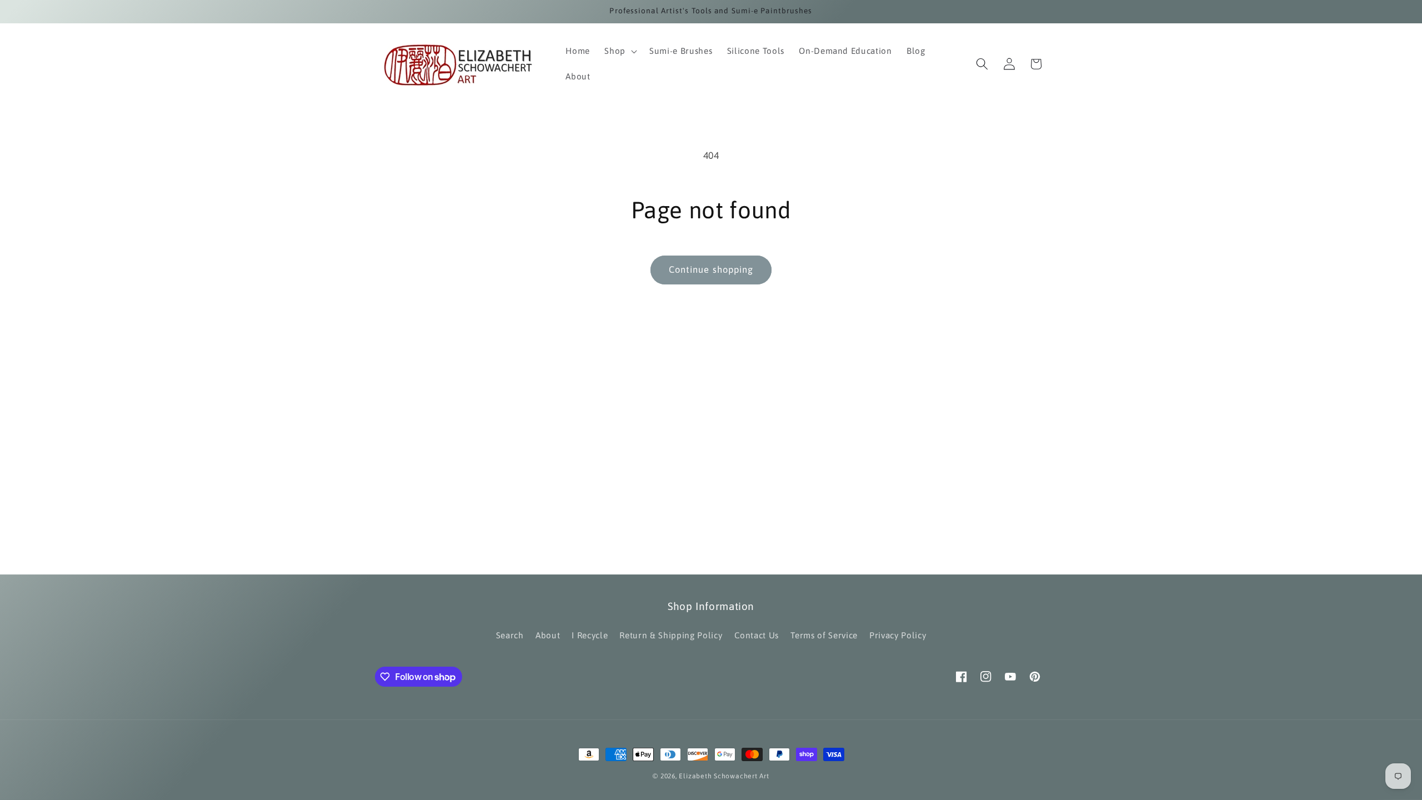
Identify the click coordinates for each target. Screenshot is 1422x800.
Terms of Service (824, 635)
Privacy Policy (897, 635)
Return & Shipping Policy (670, 635)
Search (510, 635)
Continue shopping (711, 269)
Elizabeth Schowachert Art (724, 776)
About (547, 635)
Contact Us (756, 635)
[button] (619, 51)
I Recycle (590, 635)
